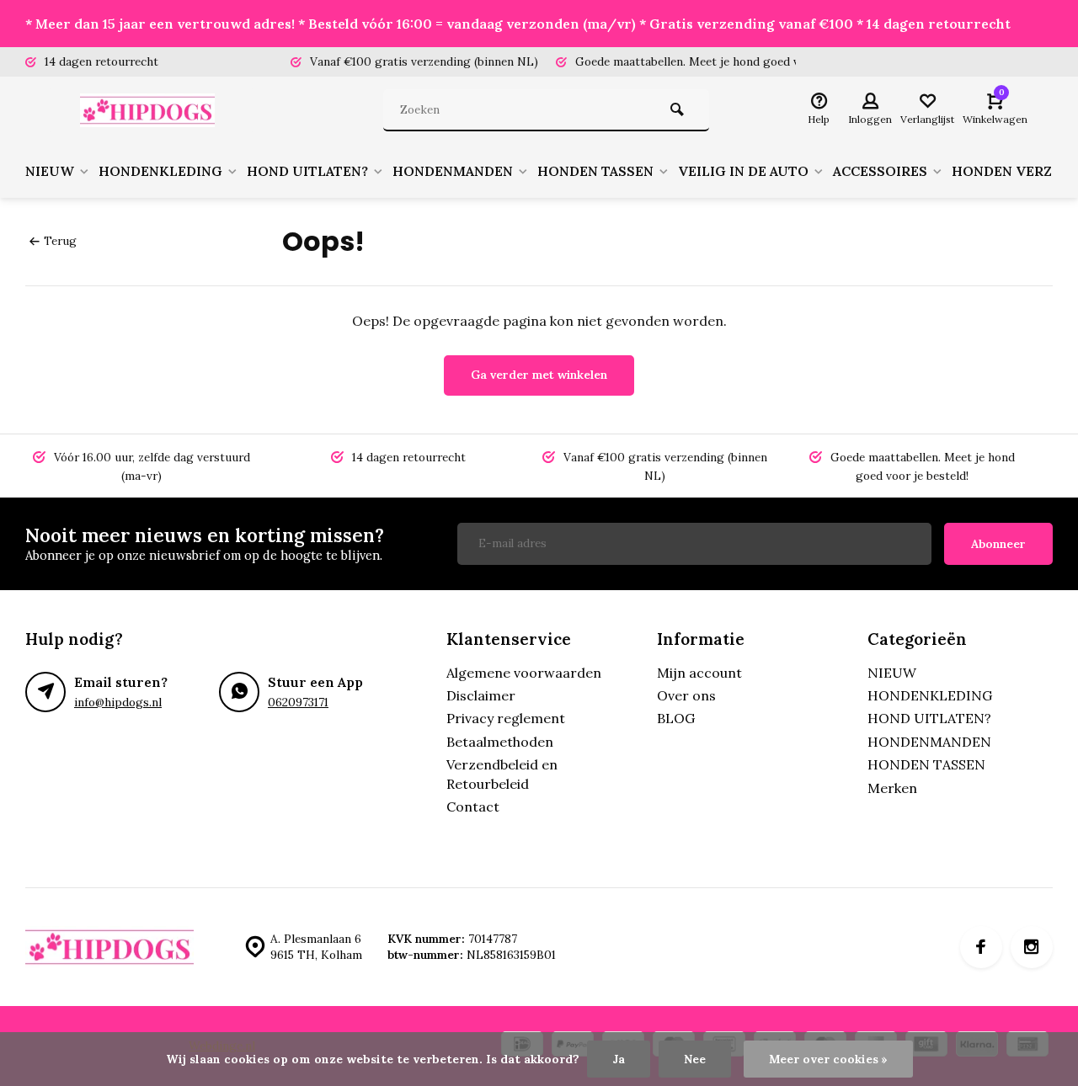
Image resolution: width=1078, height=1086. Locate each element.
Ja (618, 1059)
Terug (60, 240)
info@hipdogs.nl (118, 702)
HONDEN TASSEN (595, 170)
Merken (892, 788)
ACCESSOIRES (880, 170)
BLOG (676, 718)
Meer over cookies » (828, 1059)
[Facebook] (981, 947)
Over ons (686, 695)
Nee (695, 1059)
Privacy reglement (505, 718)
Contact (472, 806)
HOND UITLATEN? (307, 170)
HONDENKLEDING (160, 170)
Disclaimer (480, 695)
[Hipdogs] (152, 110)
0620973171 (298, 702)
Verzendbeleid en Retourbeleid (502, 773)
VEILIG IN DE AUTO (743, 170)
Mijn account (699, 672)
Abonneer (998, 543)
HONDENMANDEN (452, 170)
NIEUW (49, 170)
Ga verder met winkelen (539, 374)
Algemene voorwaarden (523, 672)
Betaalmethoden (499, 741)
